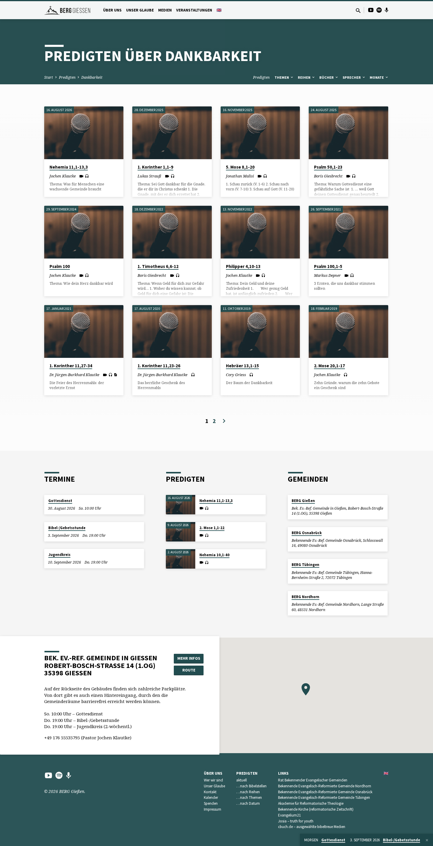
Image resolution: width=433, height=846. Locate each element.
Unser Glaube (140, 10)
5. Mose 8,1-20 (240, 167)
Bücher (327, 77)
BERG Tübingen (305, 564)
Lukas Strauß (149, 176)
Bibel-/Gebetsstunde (66, 527)
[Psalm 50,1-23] (348, 132)
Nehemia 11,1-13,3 (68, 167)
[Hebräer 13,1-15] (260, 331)
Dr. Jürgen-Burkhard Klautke (74, 374)
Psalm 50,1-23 (328, 167)
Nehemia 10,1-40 (214, 554)
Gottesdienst (60, 500)
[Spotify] (379, 10)
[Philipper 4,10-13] (260, 232)
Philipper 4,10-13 (243, 266)
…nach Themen (249, 797)
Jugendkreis (59, 554)
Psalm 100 (59, 266)
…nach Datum (248, 803)
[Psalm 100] (83, 232)
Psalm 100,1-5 (328, 266)
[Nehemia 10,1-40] (180, 559)
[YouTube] (371, 10)
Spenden (211, 803)
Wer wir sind (213, 780)
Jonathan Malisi (240, 176)
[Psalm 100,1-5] (348, 232)
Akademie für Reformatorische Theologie (310, 803)
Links (283, 773)
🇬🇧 (219, 10)
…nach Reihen (248, 791)
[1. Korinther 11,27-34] (83, 331)
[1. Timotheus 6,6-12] (171, 232)
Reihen (304, 77)
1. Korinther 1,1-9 (155, 167)
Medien (165, 10)
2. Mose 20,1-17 (329, 365)
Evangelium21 (289, 815)
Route (188, 670)
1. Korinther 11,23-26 (159, 365)
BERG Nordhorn (305, 596)
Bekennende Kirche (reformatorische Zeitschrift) (315, 809)
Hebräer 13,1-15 (242, 365)
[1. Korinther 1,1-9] (171, 132)
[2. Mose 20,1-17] (348, 331)
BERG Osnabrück (307, 532)
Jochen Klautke (62, 176)
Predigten (67, 77)
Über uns (112, 10)
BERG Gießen (303, 500)
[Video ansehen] (81, 176)
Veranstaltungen (194, 10)
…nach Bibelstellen (251, 786)
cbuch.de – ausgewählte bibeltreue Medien (311, 826)
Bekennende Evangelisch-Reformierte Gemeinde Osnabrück (325, 791)
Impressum (212, 809)
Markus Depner (327, 275)
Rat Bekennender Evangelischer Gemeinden (312, 780)
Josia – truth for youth (295, 821)
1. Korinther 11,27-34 (70, 365)
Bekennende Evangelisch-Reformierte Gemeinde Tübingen (324, 797)
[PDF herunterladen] (115, 374)
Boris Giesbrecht (328, 176)
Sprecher (352, 77)
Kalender (211, 797)
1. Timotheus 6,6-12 (158, 266)
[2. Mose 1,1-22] (180, 532)
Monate (377, 77)
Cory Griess (236, 374)
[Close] (427, 840)
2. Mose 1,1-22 (211, 527)
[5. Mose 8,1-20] (260, 132)
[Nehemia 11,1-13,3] (83, 132)
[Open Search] (358, 10)
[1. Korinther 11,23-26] (171, 331)
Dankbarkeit (92, 77)
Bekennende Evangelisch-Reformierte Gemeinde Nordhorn (324, 786)
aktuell (241, 780)
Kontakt (210, 791)
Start (48, 77)
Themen (282, 77)
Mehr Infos (188, 658)
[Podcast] (387, 10)
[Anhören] (87, 176)
